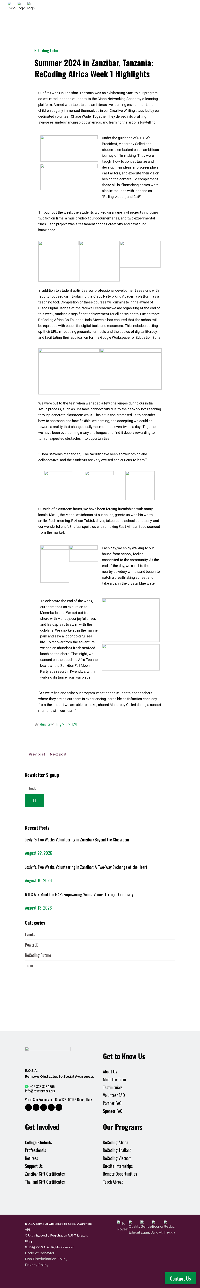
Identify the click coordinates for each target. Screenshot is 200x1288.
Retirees (31, 1158)
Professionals (35, 1150)
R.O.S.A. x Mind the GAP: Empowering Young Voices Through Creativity (79, 894)
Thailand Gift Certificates (45, 1182)
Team (29, 965)
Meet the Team (114, 1079)
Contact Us (180, 1278)
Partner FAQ (112, 1103)
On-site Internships (118, 1166)
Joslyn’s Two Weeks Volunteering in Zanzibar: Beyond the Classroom (77, 839)
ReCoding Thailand (117, 1150)
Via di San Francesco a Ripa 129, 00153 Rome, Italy (58, 1099)
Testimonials (112, 1087)
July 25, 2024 (66, 724)
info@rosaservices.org (40, 1091)
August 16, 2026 (38, 880)
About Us (110, 1071)
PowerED (31, 944)
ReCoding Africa (115, 1142)
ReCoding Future (47, 50)
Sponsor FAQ (112, 1111)
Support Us (34, 1166)
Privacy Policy (36, 1265)
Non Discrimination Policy (46, 1259)
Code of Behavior (39, 1253)
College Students (38, 1142)
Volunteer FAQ (114, 1095)
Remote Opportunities (120, 1174)
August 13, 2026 (38, 907)
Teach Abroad (113, 1182)
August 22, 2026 (38, 853)
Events (30, 934)
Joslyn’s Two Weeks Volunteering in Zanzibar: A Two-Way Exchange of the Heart (86, 867)
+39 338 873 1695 (42, 1086)
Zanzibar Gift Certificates (45, 1174)
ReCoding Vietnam (117, 1158)
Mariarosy (46, 724)
